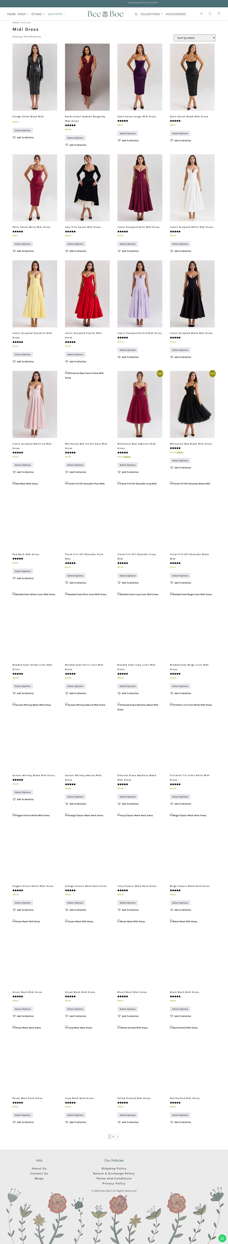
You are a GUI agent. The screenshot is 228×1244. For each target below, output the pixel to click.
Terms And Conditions (114, 1178)
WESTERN (55, 14)
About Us (39, 1168)
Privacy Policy (113, 1183)
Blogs (39, 1178)
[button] (23, 137)
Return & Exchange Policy (114, 1173)
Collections (150, 14)
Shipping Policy (114, 1168)
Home (11, 14)
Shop (22, 14)
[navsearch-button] (202, 14)
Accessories (176, 14)
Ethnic (37, 14)
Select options (23, 130)
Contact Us (39, 1173)
